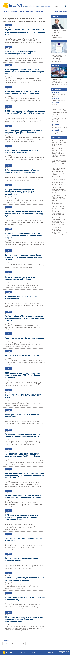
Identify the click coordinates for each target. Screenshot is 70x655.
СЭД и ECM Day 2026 (58, 100)
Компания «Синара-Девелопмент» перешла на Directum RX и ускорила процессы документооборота (59, 221)
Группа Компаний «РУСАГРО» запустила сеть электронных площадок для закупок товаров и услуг (25, 32)
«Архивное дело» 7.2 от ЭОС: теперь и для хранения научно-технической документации (59, 58)
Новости (6, 11)
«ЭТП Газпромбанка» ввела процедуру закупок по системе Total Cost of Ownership (24, 455)
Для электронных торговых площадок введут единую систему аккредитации (22, 92)
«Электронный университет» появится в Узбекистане (22, 415)
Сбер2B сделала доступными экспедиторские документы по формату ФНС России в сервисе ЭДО (59, 231)
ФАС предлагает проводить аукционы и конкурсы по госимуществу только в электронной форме (22, 517)
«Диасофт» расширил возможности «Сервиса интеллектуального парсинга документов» (59, 182)
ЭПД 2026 (55, 105)
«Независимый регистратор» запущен (22, 355)
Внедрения (29, 11)
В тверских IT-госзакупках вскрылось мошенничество (21, 297)
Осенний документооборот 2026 (59, 126)
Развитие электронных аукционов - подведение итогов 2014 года (20, 278)
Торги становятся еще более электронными (24, 338)
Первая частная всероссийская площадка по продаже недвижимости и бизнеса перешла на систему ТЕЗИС (23, 59)
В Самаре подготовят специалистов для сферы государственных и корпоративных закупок (23, 235)
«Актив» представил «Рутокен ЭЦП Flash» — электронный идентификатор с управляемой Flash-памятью (24, 475)
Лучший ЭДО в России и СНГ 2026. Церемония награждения (59, 120)
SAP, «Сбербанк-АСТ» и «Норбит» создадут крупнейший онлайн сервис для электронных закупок (25, 318)
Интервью (14, 11)
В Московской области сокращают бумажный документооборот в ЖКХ (59, 143)
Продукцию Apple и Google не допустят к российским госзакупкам (23, 151)
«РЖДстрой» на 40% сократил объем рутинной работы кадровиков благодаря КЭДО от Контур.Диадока (59, 172)
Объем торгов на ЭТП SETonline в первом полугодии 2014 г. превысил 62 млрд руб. (23, 496)
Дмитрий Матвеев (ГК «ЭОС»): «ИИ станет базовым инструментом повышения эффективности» (59, 34)
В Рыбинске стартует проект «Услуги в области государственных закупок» (22, 171)
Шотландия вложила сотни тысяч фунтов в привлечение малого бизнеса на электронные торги (24, 619)
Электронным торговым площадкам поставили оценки (21, 559)
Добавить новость (61, 11)
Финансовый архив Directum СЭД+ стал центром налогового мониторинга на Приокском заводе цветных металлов (58, 211)
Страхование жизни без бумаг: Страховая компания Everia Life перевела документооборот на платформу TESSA (59, 199)
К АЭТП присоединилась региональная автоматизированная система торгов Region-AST (25, 72)
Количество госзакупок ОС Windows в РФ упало (23, 396)
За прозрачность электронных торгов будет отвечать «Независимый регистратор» (24, 435)
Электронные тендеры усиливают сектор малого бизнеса (23, 539)
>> (23, 643)
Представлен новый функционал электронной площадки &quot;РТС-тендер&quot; (20, 192)
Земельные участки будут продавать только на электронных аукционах (24, 579)
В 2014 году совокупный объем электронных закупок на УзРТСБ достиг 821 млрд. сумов (25, 112)
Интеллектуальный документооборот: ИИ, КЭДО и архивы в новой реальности (59, 111)
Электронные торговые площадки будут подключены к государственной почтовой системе (23, 257)
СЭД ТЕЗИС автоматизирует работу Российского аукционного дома (20, 53)
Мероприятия (39, 11)
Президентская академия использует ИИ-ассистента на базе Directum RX (59, 190)
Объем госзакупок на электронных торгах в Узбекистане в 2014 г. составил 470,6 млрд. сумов (24, 213)
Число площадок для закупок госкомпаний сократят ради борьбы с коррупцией (24, 132)
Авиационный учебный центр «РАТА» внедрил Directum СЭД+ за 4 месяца (59, 162)
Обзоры (21, 11)
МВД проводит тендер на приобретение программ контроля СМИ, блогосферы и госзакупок (22, 375)
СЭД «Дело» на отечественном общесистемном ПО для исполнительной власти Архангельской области (59, 83)
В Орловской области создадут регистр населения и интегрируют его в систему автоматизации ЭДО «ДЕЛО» (59, 153)
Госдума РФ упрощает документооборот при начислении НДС (25, 598)
